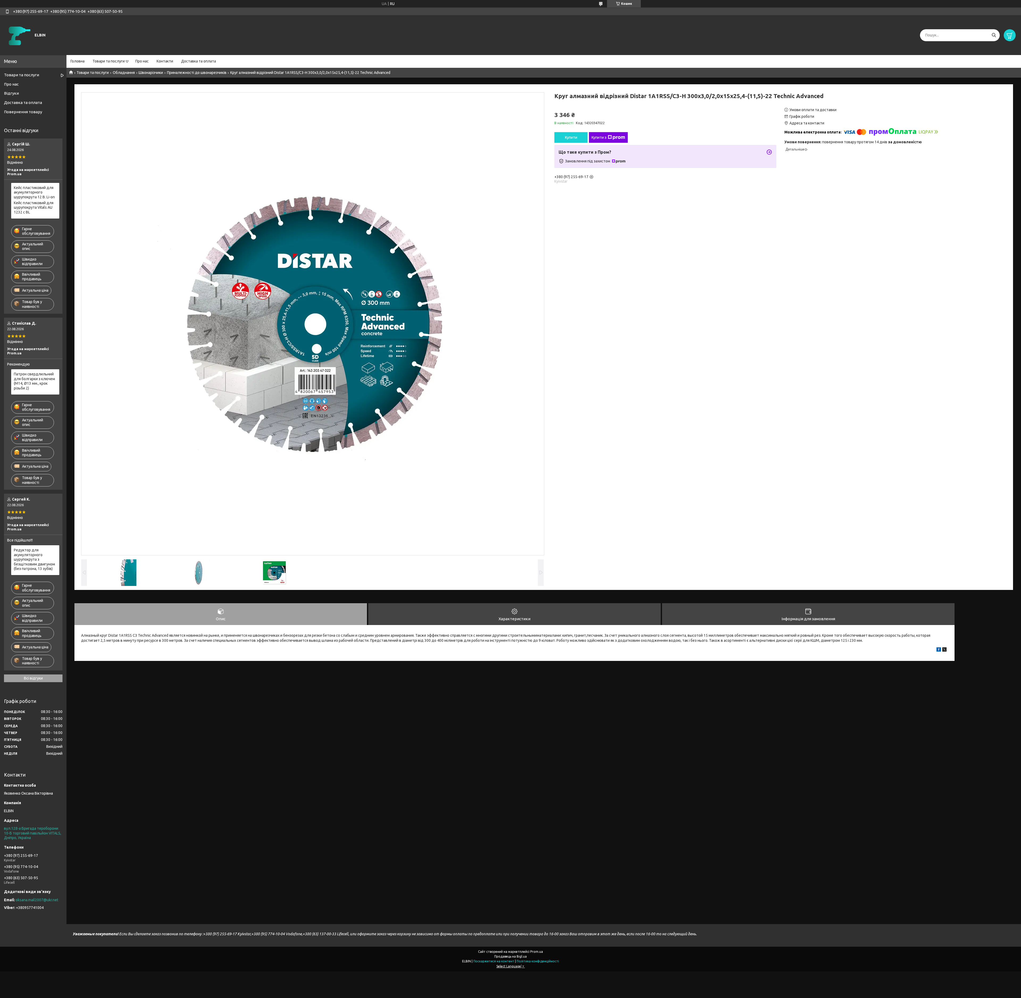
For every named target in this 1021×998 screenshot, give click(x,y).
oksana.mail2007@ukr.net (37, 900)
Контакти (165, 61)
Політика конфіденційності (538, 961)
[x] (944, 650)
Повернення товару (23, 112)
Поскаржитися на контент (493, 961)
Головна (77, 61)
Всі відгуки (33, 678)
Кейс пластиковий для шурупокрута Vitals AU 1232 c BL (33, 207)
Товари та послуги (109, 61)
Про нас (142, 61)
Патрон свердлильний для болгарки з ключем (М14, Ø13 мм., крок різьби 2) (34, 381)
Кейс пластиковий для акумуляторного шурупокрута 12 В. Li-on (34, 192)
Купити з (599, 137)
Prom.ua (536, 951)
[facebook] (938, 650)
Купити (571, 137)
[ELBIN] (18, 35)
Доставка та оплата (198, 61)
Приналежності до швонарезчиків (197, 72)
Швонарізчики (151, 72)
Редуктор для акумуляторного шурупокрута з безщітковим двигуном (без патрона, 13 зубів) (34, 559)
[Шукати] (994, 35)
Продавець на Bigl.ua (510, 956)
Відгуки (11, 93)
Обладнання (124, 72)
